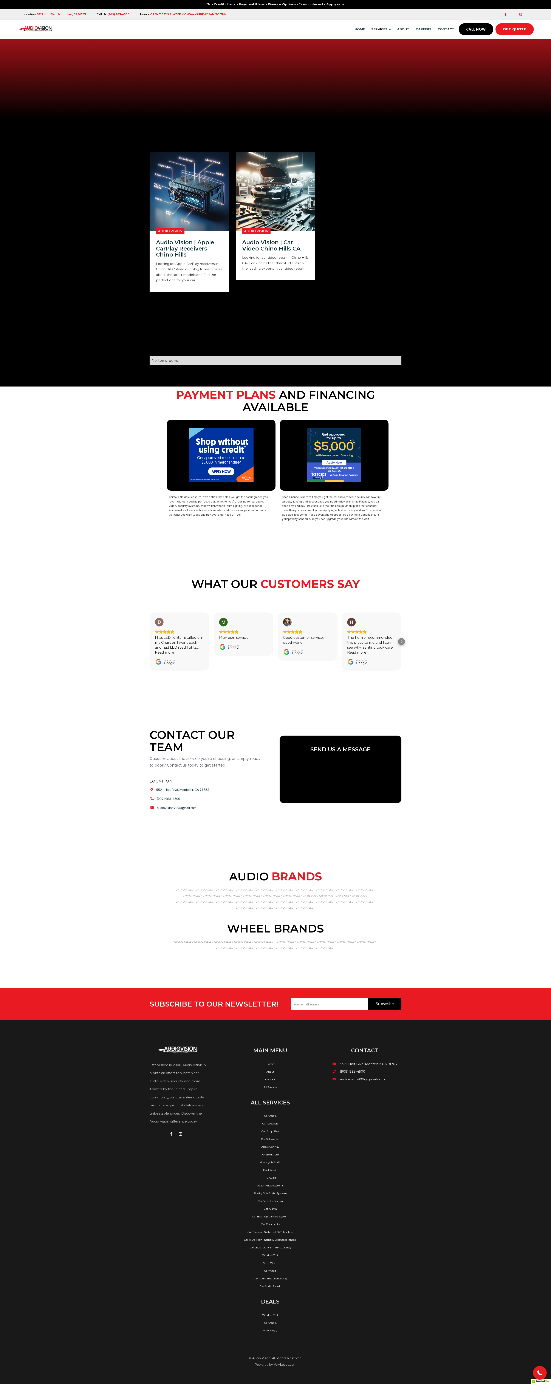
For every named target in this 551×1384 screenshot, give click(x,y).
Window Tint (270, 1255)
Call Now (476, 29)
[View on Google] (159, 622)
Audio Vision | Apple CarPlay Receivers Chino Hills (185, 248)
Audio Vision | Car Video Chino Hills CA (271, 245)
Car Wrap (270, 1271)
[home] (36, 29)
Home (270, 1064)
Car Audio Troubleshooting (270, 1278)
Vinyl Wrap (270, 1263)
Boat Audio (270, 1170)
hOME (360, 29)
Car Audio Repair (270, 1286)
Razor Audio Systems (270, 1185)
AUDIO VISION (170, 231)
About (403, 29)
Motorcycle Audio (270, 1162)
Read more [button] (164, 652)
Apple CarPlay (270, 1147)
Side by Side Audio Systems (270, 1193)
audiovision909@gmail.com (176, 808)
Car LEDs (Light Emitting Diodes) (270, 1247)
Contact (446, 29)
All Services (270, 1087)
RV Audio (270, 1178)
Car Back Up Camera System (270, 1216)
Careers (423, 29)
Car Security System (270, 1201)
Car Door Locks (270, 1224)
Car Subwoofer (270, 1139)
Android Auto (270, 1154)
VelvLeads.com (285, 1365)
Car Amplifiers (270, 1131)
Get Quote (514, 29)
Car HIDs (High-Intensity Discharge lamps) (270, 1240)
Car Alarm (270, 1209)
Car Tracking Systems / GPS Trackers (270, 1232)
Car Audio (270, 1116)
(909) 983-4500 (168, 799)
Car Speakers (270, 1123)
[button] (382, 29)
